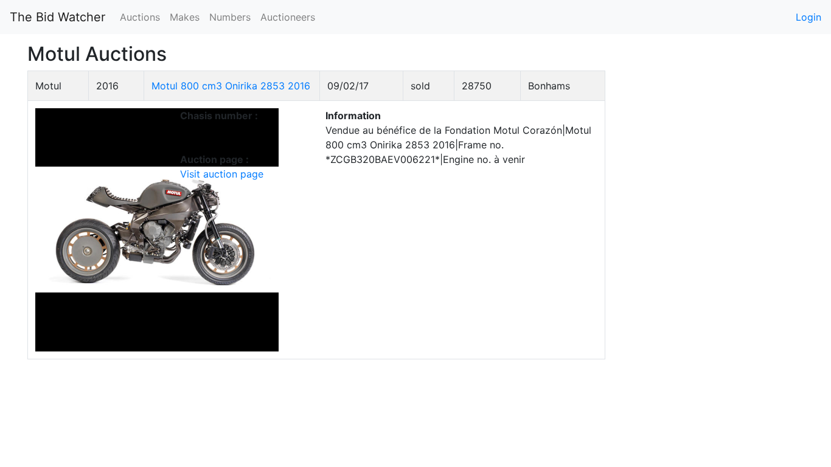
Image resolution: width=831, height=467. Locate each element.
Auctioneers (287, 17)
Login (808, 17)
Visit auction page (221, 174)
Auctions (140, 17)
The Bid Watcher (57, 17)
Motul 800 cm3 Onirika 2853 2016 (230, 86)
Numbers (230, 17)
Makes (185, 17)
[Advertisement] (714, 253)
